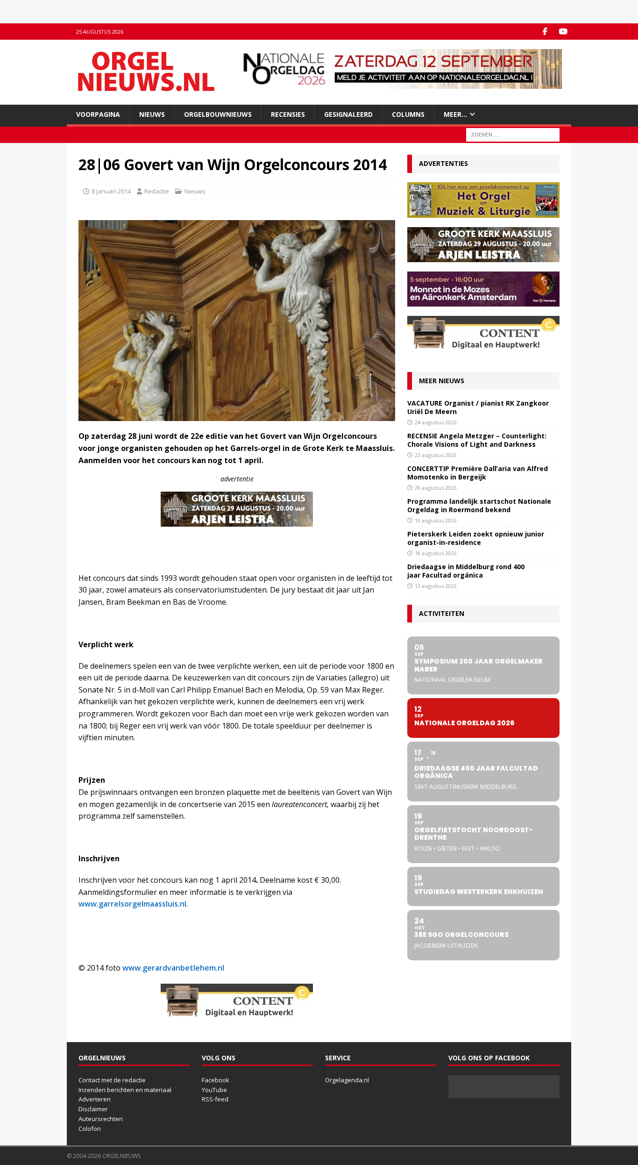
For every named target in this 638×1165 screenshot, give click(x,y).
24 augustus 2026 (435, 422)
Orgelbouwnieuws (218, 114)
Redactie (156, 191)
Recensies (288, 114)
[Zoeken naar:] (513, 134)
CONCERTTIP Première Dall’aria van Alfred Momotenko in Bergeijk (477, 472)
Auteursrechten (100, 1119)
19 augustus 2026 (435, 520)
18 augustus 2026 (435, 553)
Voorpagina (98, 114)
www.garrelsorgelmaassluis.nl (132, 904)
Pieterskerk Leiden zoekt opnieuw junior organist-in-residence (475, 538)
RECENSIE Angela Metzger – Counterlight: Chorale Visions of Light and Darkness (476, 440)
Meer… (455, 114)
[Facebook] (545, 31)
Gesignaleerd (348, 114)
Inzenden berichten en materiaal (124, 1090)
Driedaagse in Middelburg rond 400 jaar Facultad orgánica (466, 570)
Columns (408, 114)
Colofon (89, 1128)
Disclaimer (93, 1109)
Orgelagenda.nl (347, 1080)
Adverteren (94, 1099)
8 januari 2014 (111, 191)
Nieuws (152, 114)
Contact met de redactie (112, 1080)
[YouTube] (563, 31)
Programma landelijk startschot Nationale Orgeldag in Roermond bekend (479, 505)
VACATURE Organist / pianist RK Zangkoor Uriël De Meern (478, 407)
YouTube (214, 1090)
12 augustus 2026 (435, 585)
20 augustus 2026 (435, 487)
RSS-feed (215, 1099)
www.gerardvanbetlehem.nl (173, 968)
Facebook (215, 1080)
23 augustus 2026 (435, 454)
